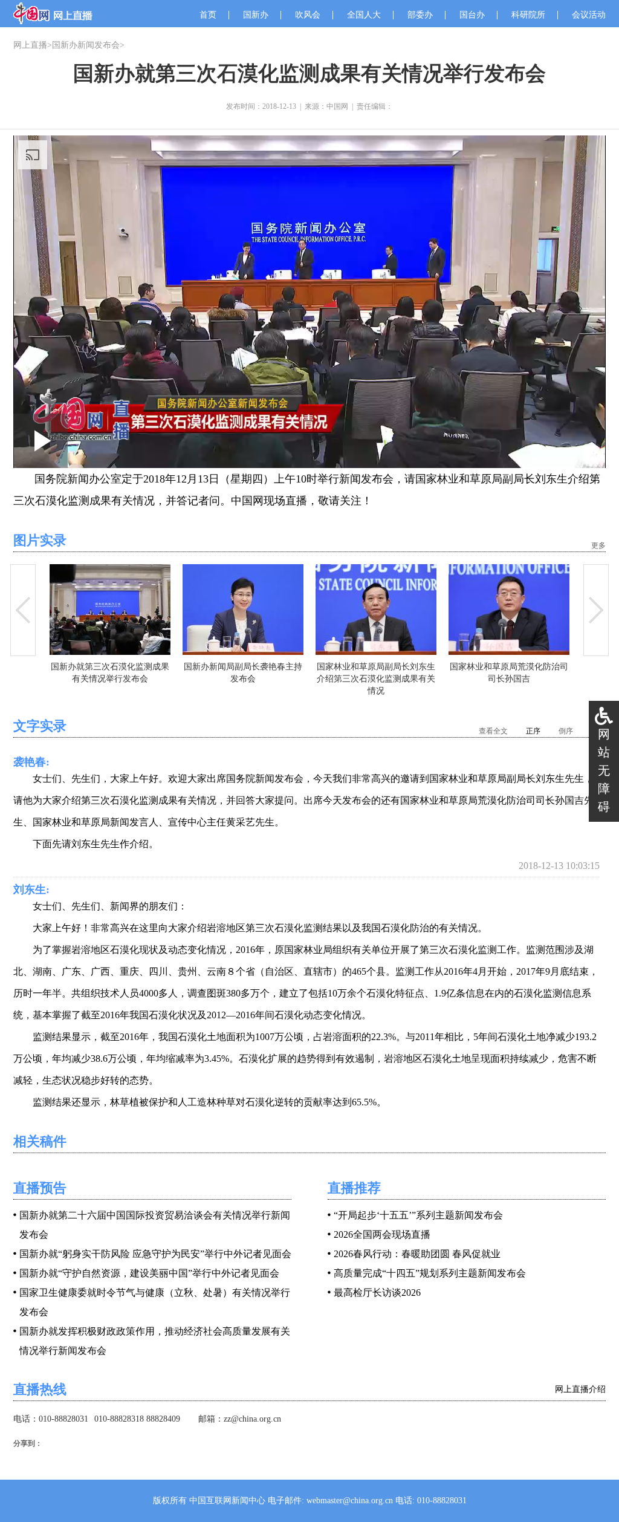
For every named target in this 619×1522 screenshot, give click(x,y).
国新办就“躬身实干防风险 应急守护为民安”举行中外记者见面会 (155, 1254)
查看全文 (493, 731)
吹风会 (307, 14)
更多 (598, 545)
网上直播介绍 (580, 1389)
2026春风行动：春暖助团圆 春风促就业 (417, 1254)
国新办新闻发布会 (86, 45)
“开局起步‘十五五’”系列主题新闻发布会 (418, 1215)
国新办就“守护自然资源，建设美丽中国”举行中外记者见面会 (149, 1273)
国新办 (255, 14)
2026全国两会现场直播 (382, 1234)
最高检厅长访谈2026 (377, 1292)
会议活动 (589, 14)
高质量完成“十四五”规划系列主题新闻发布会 (430, 1273)
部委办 (420, 14)
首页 (207, 14)
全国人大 (364, 14)
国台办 (472, 14)
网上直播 (30, 45)
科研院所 (528, 14)
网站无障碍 (604, 770)
